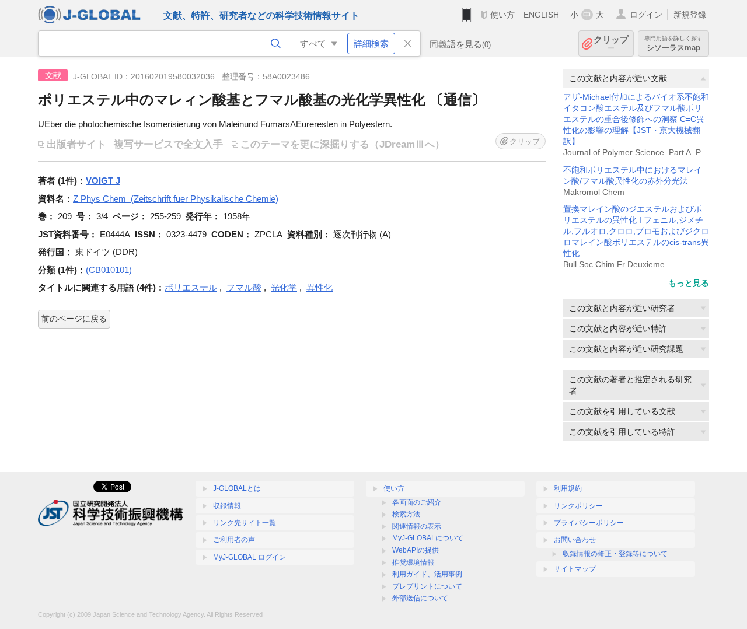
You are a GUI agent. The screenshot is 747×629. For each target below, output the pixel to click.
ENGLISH (541, 14)
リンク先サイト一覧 (244, 523)
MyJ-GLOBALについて (427, 538)
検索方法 (406, 514)
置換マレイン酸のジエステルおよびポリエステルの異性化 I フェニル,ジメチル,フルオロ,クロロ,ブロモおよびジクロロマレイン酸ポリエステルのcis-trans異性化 (636, 231)
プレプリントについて (427, 586)
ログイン (646, 14)
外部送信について (420, 598)
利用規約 (568, 488)
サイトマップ (575, 569)
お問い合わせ (575, 540)
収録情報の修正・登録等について (615, 554)
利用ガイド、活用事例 (427, 574)
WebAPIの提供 (415, 550)
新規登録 (689, 14)
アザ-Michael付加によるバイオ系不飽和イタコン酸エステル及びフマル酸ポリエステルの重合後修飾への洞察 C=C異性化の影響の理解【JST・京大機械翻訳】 (636, 119)
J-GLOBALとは (237, 488)
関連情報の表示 (416, 526)
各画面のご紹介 (416, 502)
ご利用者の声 (234, 540)
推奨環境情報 (413, 562)
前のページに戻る (74, 318)
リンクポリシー (578, 506)
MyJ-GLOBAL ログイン (249, 557)
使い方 (502, 14)
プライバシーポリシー (589, 523)
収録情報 (227, 506)
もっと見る (688, 283)
